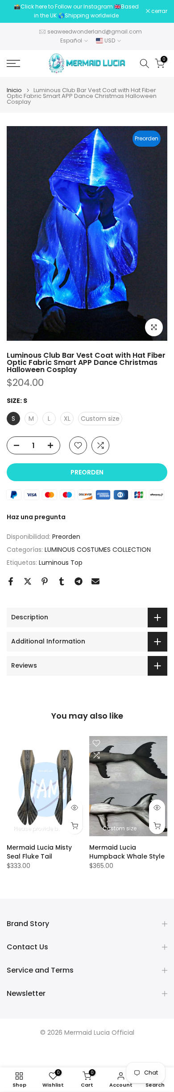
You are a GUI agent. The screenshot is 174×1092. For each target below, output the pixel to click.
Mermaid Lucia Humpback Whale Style (127, 851)
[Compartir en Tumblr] (62, 581)
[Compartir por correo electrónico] (95, 581)
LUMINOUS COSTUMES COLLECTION (98, 549)
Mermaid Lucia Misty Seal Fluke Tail (39, 851)
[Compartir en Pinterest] (45, 581)
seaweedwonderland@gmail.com (94, 31)
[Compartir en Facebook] (11, 581)
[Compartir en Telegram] (79, 581)
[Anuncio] (76, 11)
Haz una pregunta (36, 516)
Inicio (14, 90)
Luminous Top (61, 562)
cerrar (158, 11)
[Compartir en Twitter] (28, 581)
